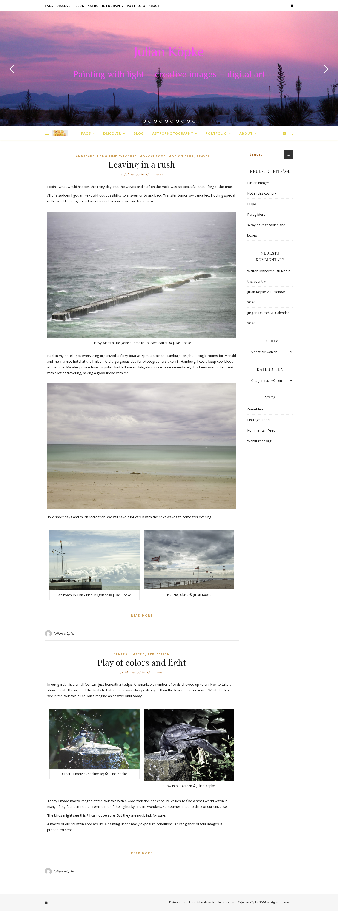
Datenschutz (178, 902)
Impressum (226, 902)
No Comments (152, 174)
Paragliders (256, 214)
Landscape (84, 156)
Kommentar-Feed (261, 430)
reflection (159, 654)
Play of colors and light (141, 662)
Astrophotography (106, 6)
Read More (141, 615)
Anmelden (255, 409)
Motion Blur (181, 156)
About (154, 6)
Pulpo (251, 203)
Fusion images (258, 182)
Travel (203, 156)
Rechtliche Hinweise (203, 902)
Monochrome (153, 156)
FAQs (49, 6)
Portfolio (136, 6)
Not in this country (261, 193)
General (122, 654)
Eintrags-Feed (258, 419)
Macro (138, 654)
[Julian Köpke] (60, 133)
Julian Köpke (169, 53)
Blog (80, 6)
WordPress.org (259, 441)
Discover (64, 6)
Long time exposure (117, 156)
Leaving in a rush (142, 164)
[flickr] (292, 6)
